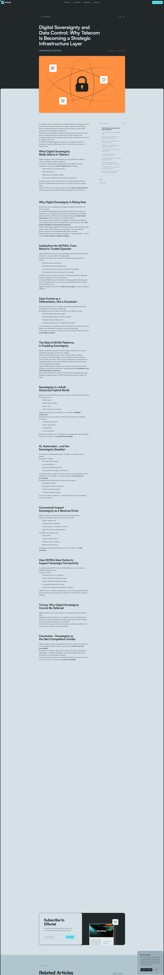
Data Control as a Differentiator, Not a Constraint (111, 141)
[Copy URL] (123, 16)
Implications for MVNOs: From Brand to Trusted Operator (110, 137)
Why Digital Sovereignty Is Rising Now (111, 133)
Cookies (158, 957)
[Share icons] (120, 16)
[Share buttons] (100, 182)
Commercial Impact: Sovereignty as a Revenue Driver (112, 159)
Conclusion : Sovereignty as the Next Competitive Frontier (110, 171)
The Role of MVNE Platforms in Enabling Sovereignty (110, 146)
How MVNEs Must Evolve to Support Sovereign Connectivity (111, 163)
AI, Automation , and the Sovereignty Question (108, 154)
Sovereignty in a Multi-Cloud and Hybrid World (111, 150)
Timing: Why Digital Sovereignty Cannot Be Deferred (111, 167)
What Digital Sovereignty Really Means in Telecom (111, 128)
